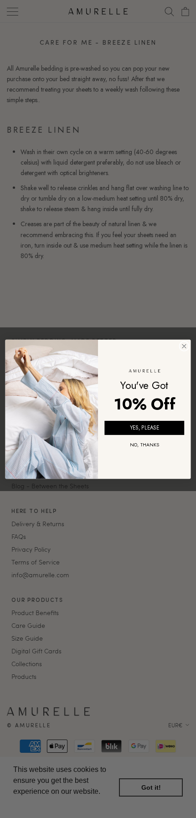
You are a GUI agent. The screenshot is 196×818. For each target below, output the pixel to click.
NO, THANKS (144, 444)
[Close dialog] (184, 346)
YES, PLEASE (144, 428)
